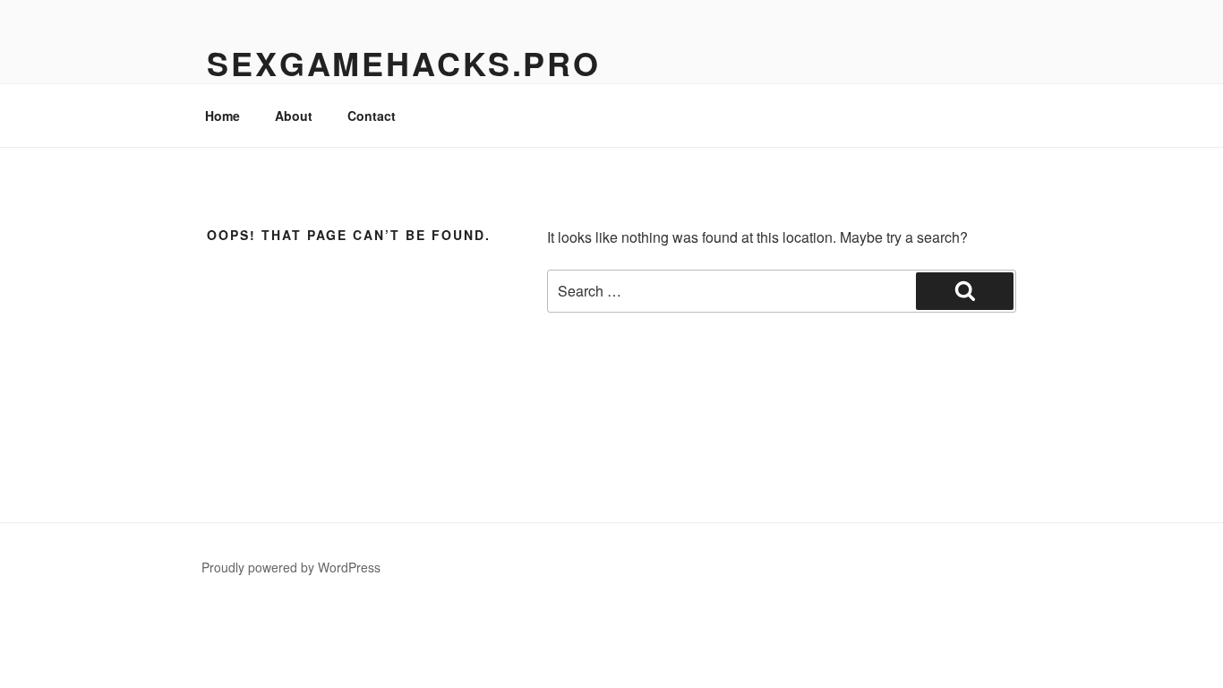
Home (222, 116)
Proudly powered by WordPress (291, 567)
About (293, 116)
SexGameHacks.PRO (404, 62)
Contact (371, 116)
